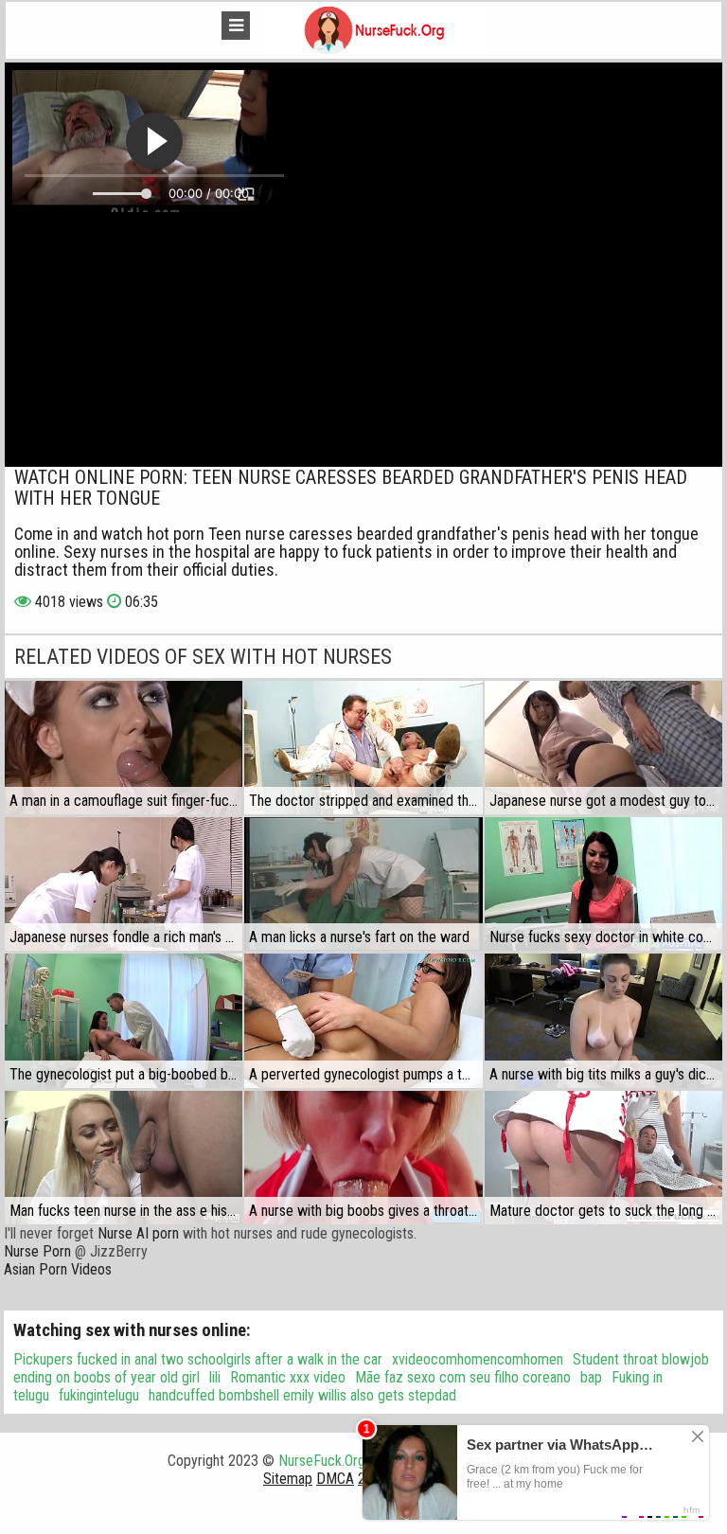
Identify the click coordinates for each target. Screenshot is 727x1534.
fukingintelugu (99, 1395)
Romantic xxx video (288, 1377)
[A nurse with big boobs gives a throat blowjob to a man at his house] (363, 1157)
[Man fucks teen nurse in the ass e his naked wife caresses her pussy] (123, 1157)
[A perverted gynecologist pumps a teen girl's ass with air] (363, 1020)
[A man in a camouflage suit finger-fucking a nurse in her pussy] (123, 747)
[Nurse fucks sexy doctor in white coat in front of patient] (603, 884)
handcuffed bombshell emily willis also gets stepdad (302, 1395)
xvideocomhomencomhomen (477, 1359)
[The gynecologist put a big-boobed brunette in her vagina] (123, 1020)
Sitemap (287, 1479)
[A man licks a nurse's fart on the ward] (363, 884)
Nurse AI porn (138, 1233)
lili (215, 1377)
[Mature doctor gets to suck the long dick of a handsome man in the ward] (603, 1157)
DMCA (335, 1479)
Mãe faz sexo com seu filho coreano (463, 1377)
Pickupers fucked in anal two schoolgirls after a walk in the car (197, 1359)
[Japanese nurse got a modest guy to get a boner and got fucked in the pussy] (603, 747)
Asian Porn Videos (58, 1269)
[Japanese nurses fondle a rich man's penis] (123, 884)
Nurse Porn (37, 1251)
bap (591, 1377)
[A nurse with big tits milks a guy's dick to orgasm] (603, 1020)
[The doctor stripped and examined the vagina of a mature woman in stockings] (363, 747)
